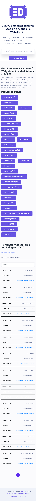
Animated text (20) (11, 182)
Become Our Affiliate (18, 496)
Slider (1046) (9, 155)
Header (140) (9, 113)
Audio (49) (8, 161)
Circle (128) (25, 161)
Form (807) (8, 118)
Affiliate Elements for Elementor (25, 280)
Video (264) (8, 145)
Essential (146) (9, 103)
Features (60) (9, 229)
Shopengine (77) (10, 219)
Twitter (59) (8, 235)
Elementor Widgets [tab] (8, 253)
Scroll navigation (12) (12, 150)
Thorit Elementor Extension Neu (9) (16, 213)
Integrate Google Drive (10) (14, 176)
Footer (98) (24, 140)
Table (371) (8, 108)
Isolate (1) (8, 166)
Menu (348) (25, 108)
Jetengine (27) (9, 171)
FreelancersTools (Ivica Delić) (18, 493)
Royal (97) (8, 140)
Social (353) (8, 198)
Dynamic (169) (9, 97)
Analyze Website (18, 58)
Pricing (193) (8, 203)
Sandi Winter (25, 491)
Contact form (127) (11, 124)
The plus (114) (9, 208)
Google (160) (9, 224)
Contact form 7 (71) (11, 187)
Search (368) (9, 192)
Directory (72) (9, 129)
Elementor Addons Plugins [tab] (10, 257)
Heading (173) (9, 134)
